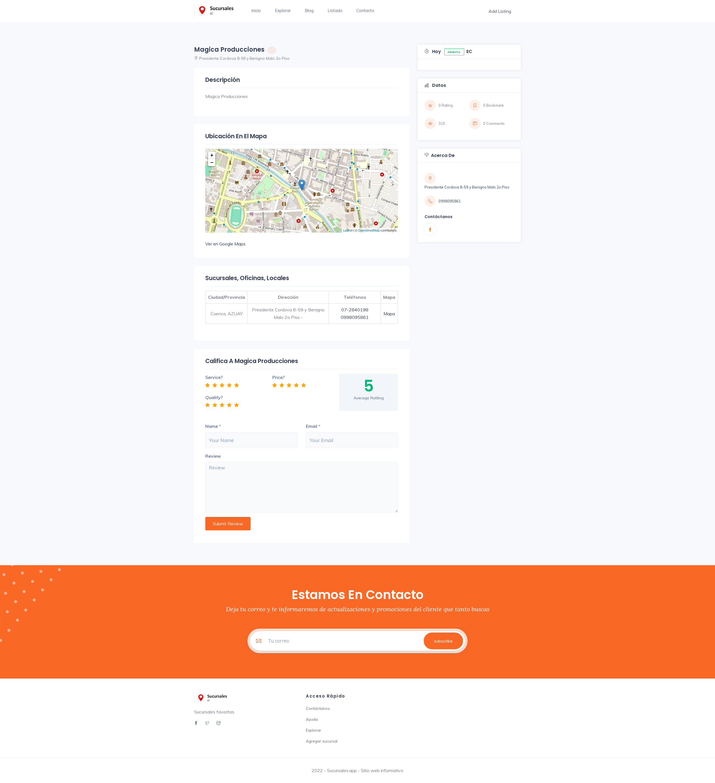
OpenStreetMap (369, 230)
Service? (214, 377)
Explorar (283, 10)
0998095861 (355, 317)
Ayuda (312, 719)
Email (311, 426)
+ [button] (211, 155)
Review (213, 456)
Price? (278, 377)
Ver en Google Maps (225, 244)
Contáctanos (318, 708)
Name (211, 426)
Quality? (214, 397)
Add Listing (499, 11)
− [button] (211, 162)
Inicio (256, 10)
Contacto (365, 10)
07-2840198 (354, 309)
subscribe (443, 641)
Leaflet (347, 230)
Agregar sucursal (321, 741)
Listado (335, 10)
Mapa (389, 313)
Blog (309, 10)
